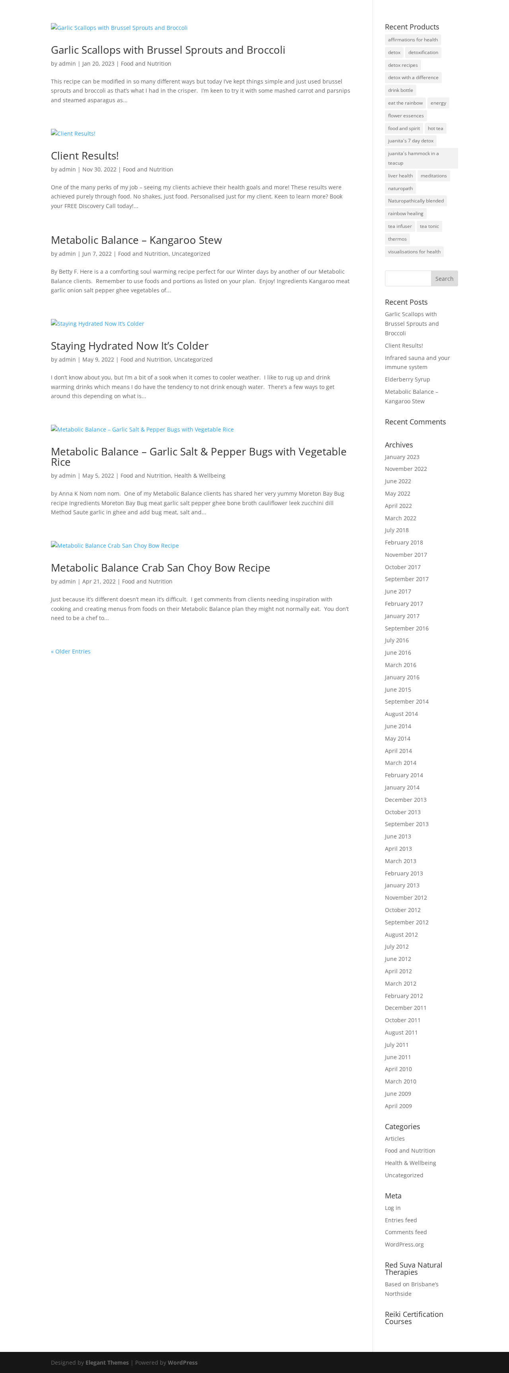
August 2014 (401, 714)
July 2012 (397, 946)
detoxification (423, 52)
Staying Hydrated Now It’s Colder (130, 345)
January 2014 (402, 787)
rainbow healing (406, 213)
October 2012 (403, 910)
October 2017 (403, 567)
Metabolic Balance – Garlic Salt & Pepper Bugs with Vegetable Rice (199, 456)
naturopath (400, 188)
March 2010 (400, 1081)
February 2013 (404, 873)
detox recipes (403, 65)
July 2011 (397, 1044)
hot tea (435, 128)
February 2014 (404, 775)
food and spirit (404, 128)
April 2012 (398, 971)
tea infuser (400, 226)
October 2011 (403, 1020)
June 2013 (398, 836)
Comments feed (406, 1232)
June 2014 (398, 726)
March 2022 (400, 518)
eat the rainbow (405, 102)
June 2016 (398, 652)
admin (67, 63)
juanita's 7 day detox (410, 140)
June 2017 (398, 591)
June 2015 (398, 689)
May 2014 (397, 738)
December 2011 (406, 1007)
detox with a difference (413, 77)
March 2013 (400, 861)
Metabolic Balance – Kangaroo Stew (136, 240)
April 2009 (398, 1106)
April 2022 (398, 506)
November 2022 (406, 469)
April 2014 (398, 751)
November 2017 (406, 554)
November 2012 (406, 897)
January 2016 (402, 677)
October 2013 (403, 812)
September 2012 (407, 922)
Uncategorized (191, 253)
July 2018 (397, 530)
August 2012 (401, 934)
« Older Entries (71, 651)
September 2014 (407, 701)
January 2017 (402, 616)
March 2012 (400, 983)
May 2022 (397, 493)
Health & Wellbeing (199, 475)
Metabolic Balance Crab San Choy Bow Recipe (160, 567)
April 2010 (398, 1069)
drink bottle (400, 90)
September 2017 (407, 579)
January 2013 (402, 885)
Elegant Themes (107, 1362)
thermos (397, 238)
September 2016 (407, 628)
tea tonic (429, 226)
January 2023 (402, 457)
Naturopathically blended (416, 200)
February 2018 (404, 542)
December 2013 (406, 799)
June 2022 (398, 481)
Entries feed (401, 1220)
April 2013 (398, 848)
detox (394, 52)
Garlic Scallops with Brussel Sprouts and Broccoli (168, 50)
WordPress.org (404, 1244)
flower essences (406, 115)
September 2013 (407, 824)
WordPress (183, 1362)
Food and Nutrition (146, 63)
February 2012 (404, 996)
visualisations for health (414, 251)
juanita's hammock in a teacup (413, 158)
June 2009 (398, 1093)
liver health (400, 175)
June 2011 (398, 1057)
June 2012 (398, 959)
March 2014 (400, 762)
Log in (393, 1208)
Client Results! (85, 155)
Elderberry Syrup (407, 379)
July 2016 (397, 640)
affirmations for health (413, 39)
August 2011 (401, 1032)
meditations (434, 175)
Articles (395, 1138)
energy (438, 102)
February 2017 (404, 603)
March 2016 (400, 665)
